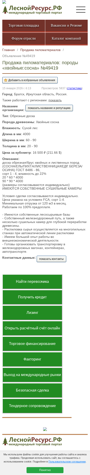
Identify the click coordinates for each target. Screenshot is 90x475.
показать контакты (51, 259)
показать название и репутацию (49, 108)
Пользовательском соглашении (67, 461)
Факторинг (32, 359)
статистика (74, 88)
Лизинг (32, 313)
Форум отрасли (24, 38)
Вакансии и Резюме (66, 25)
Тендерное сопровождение (32, 406)
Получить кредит (32, 297)
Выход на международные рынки (32, 375)
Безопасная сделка (32, 390)
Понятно (45, 470)
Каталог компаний (66, 38)
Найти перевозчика (32, 282)
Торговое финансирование (32, 344)
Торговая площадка (23, 25)
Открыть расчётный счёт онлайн (32, 328)
